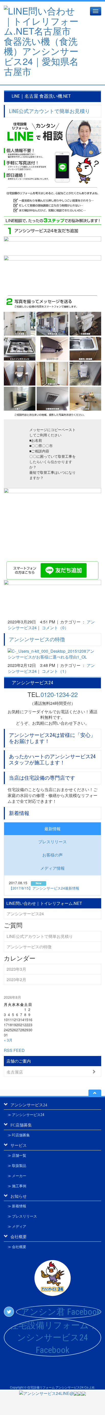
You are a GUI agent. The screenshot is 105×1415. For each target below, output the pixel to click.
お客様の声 (52, 855)
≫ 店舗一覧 (17, 1155)
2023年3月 (16, 969)
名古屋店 (15, 1071)
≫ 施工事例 (17, 1186)
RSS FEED (14, 1050)
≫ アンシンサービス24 (26, 1115)
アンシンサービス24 (25, 914)
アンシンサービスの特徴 (37, 639)
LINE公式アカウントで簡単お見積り (49, 111)
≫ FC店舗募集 (19, 1135)
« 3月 (8, 1039)
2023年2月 (16, 979)
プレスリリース (52, 842)
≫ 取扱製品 (17, 1166)
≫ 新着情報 (17, 1206)
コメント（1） (55, 671)
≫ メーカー (17, 1176)
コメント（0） (55, 628)
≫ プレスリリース (22, 1216)
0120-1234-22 (59, 694)
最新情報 (52, 829)
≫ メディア (17, 1226)
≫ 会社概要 (17, 1247)
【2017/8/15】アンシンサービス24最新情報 (44, 888)
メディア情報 (52, 868)
